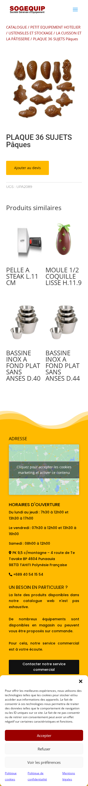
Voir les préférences (44, 762)
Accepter (44, 735)
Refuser (44, 748)
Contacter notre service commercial (44, 667)
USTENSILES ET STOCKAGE (31, 33)
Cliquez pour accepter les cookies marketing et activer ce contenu (44, 470)
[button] (80, 681)
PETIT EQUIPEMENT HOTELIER (55, 27)
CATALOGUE (16, 27)
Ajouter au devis (27, 167)
